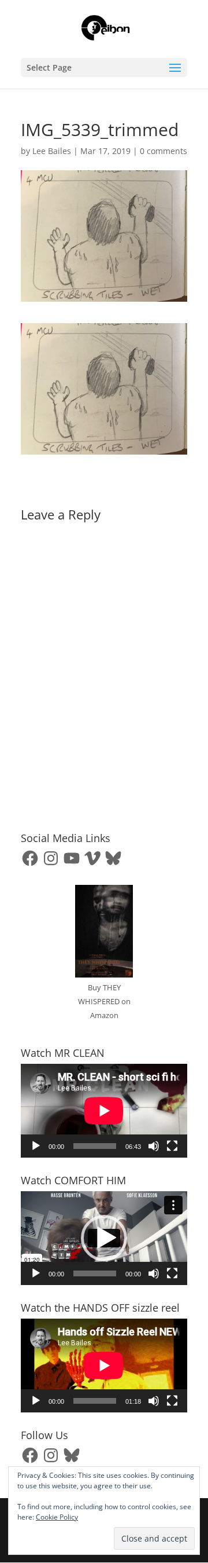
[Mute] (153, 1146)
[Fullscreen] (172, 1146)
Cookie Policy (57, 1517)
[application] (104, 1111)
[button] (104, 1238)
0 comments (163, 150)
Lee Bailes (51, 150)
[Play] (36, 1146)
